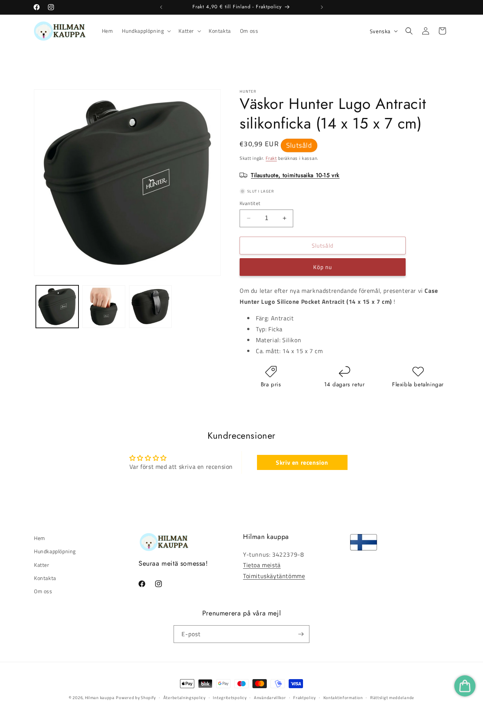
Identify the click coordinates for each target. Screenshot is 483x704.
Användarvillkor (270, 698)
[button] (145, 31)
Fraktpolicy (304, 698)
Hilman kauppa (100, 698)
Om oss (43, 591)
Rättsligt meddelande (392, 698)
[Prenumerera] (300, 634)
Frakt (271, 158)
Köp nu (322, 267)
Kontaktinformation (343, 698)
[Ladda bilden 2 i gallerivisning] (103, 306)
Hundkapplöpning (55, 551)
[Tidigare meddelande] (161, 7)
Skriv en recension (302, 462)
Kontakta (45, 578)
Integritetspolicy (229, 698)
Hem (39, 538)
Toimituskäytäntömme (274, 575)
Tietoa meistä (262, 564)
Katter (41, 564)
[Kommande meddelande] (322, 7)
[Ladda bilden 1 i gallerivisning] (57, 306)
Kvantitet (250, 203)
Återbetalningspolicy (184, 698)
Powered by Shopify (136, 698)
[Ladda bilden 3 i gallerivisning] (150, 306)
